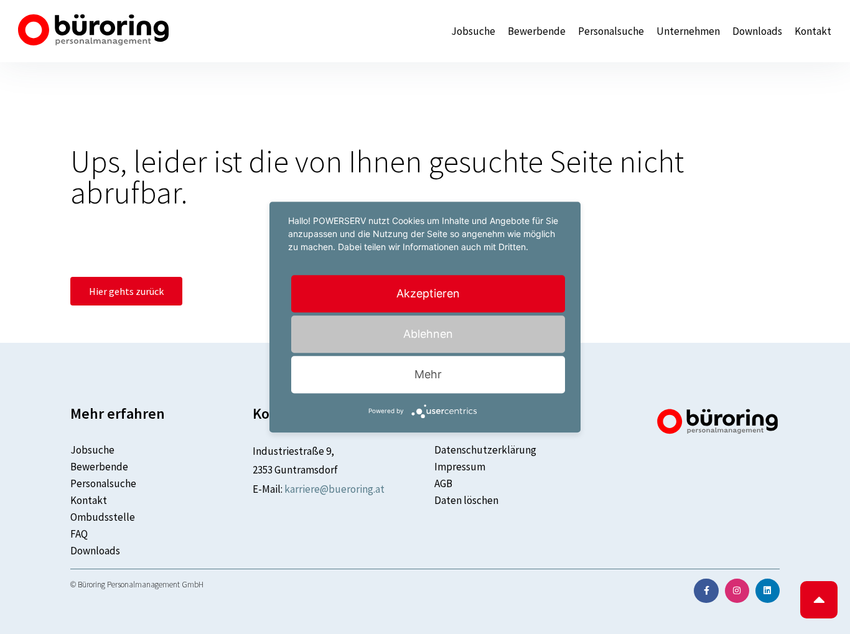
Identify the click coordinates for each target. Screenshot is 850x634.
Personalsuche (611, 31)
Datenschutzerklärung (485, 450)
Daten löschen (466, 500)
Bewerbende (537, 31)
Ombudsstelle (102, 517)
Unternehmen (688, 31)
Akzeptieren (428, 293)
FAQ (79, 534)
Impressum (459, 466)
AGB (443, 483)
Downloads (757, 31)
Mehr (428, 374)
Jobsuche (473, 31)
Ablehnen (428, 333)
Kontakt (813, 31)
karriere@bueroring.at (334, 489)
